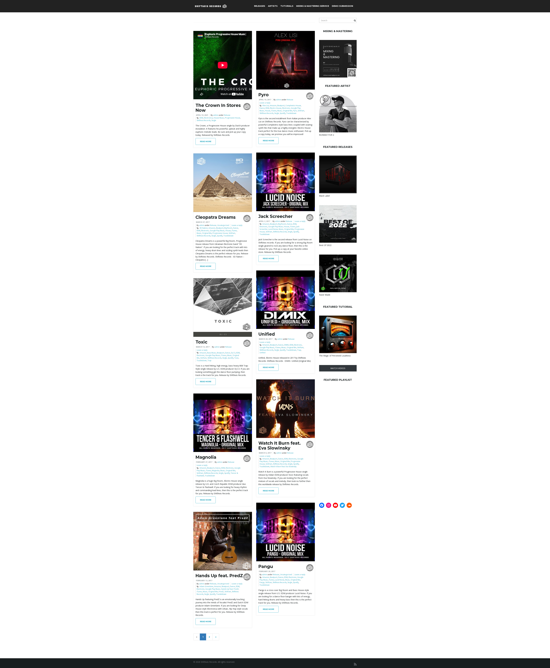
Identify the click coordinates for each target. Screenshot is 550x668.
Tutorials (286, 6)
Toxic (201, 342)
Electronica (208, 118)
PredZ (221, 591)
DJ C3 (233, 353)
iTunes (273, 110)
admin (215, 115)
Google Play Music (275, 226)
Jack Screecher (275, 216)
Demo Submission (342, 6)
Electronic (286, 108)
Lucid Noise (273, 229)
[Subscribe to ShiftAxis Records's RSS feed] (355, 664)
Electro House (275, 108)
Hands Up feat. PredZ (219, 575)
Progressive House (232, 118)
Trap (299, 350)
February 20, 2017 (267, 571)
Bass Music (211, 353)
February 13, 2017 (204, 580)
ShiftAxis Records (204, 120)
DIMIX (286, 345)
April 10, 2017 (265, 99)
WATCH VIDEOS (337, 368)
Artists (273, 6)
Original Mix (287, 110)
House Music (219, 118)
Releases (259, 6)
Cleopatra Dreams (216, 217)
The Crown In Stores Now (218, 108)
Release (227, 115)
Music (279, 110)
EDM (201, 118)
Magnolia (206, 457)
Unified (266, 334)
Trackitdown (291, 113)
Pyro (263, 94)
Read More (205, 141)
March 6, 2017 (265, 453)
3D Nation (204, 228)
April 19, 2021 (202, 115)
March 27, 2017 (203, 222)
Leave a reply (265, 103)
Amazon (273, 105)
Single (213, 120)
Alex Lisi (265, 105)
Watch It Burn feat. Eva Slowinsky (279, 446)
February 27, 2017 (204, 462)
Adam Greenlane (206, 586)
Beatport (281, 105)
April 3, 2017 (264, 221)
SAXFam (301, 110)
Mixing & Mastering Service (312, 6)
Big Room (282, 224)
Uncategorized (223, 225)
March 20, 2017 (265, 339)
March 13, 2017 (203, 347)
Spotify (282, 113)
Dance (262, 108)
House (267, 110)
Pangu (265, 566)
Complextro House (293, 105)
